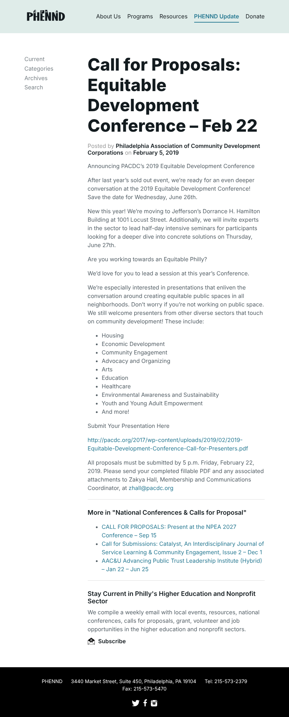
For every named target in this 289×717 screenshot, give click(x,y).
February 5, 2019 (156, 152)
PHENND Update (216, 16)
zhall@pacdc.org (151, 487)
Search (33, 87)
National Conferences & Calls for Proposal (180, 512)
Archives (36, 78)
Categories (38, 68)
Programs (140, 16)
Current (34, 58)
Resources (174, 16)
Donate (255, 16)
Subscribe (111, 641)
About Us (108, 16)
